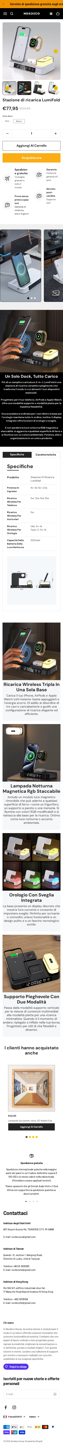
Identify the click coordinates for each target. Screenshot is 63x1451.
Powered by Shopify (34, 1441)
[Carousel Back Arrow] (7, 88)
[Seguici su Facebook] (5, 1407)
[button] (50, 13)
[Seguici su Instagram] (14, 1407)
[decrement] (7, 134)
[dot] (28, 298)
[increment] (55, 134)
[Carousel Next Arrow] (56, 51)
